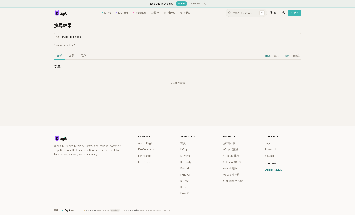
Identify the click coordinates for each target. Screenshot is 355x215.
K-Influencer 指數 (233, 180)
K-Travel (185, 174)
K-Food (184, 168)
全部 (59, 55)
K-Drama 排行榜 (232, 162)
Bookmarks (271, 149)
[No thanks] (204, 3)
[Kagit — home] (60, 13)
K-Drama (123, 12)
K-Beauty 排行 (231, 155)
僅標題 (267, 55)
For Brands (144, 155)
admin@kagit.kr (274, 169)
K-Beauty (141, 12)
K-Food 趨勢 (230, 168)
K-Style (184, 180)
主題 (153, 12)
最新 (287, 55)
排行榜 (171, 12)
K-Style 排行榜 (231, 174)
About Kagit (145, 143)
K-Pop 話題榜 (230, 149)
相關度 (296, 55)
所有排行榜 (229, 143)
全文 (276, 55)
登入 (296, 12)
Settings (270, 155)
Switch (181, 3)
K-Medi (184, 193)
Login (268, 143)
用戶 (83, 55)
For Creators (145, 162)
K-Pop (107, 12)
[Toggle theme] (284, 13)
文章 (71, 55)
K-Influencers (146, 149)
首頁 (183, 143)
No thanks (195, 3)
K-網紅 (187, 12)
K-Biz (183, 187)
